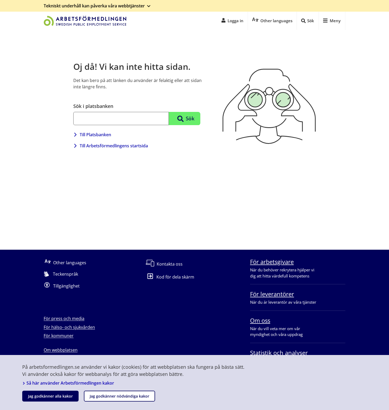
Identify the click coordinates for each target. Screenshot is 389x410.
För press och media (64, 318)
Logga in (235, 20)
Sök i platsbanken (93, 106)
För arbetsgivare (272, 262)
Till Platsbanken (95, 135)
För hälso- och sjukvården (69, 327)
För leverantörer (272, 294)
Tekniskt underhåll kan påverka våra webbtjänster (94, 6)
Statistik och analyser (279, 353)
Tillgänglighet (66, 286)
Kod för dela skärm (175, 277)
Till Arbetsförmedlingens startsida (114, 146)
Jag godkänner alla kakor (50, 396)
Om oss (260, 320)
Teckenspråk (65, 274)
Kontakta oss (170, 264)
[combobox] (121, 118)
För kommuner (59, 336)
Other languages (69, 263)
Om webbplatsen (61, 350)
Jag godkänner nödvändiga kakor (119, 396)
